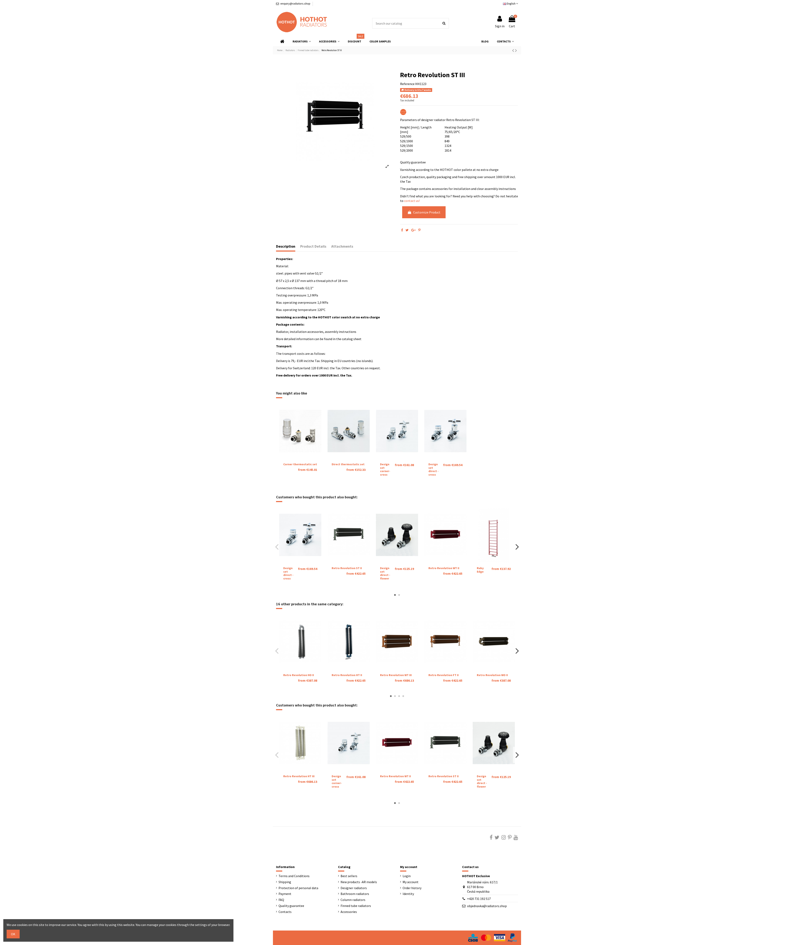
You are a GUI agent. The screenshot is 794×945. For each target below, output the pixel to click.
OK (13, 934)
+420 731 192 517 (479, 899)
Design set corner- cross (385, 469)
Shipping (285, 882)
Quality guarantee (291, 906)
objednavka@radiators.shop (487, 906)
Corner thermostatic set (300, 464)
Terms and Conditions (294, 876)
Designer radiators (354, 888)
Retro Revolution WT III (396, 675)
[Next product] (516, 50)
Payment (285, 894)
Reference (407, 84)
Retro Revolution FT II (443, 675)
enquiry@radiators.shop (295, 3)
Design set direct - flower (385, 573)
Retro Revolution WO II (492, 675)
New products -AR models (359, 882)
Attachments (342, 246)
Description (285, 246)
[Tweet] (407, 230)
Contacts (285, 912)
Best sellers (349, 876)
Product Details (313, 246)
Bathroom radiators (355, 894)
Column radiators (353, 900)
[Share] (402, 230)
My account (411, 882)
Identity (408, 894)
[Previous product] (513, 50)
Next (517, 547)
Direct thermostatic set (348, 464)
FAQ (281, 900)
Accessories (349, 912)
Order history (412, 888)
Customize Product (426, 212)
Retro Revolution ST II (347, 568)
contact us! (412, 201)
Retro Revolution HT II (347, 675)
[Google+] (413, 230)
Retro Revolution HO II (298, 675)
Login (407, 876)
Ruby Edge (480, 569)
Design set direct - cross (433, 469)
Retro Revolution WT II (443, 568)
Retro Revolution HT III (298, 776)
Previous (277, 547)
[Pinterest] (419, 230)
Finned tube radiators (356, 906)
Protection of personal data (298, 888)
